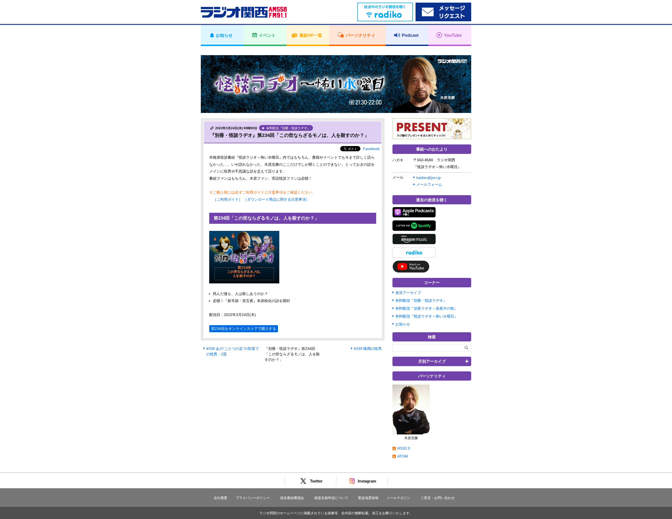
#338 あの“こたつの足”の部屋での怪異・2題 (232, 351)
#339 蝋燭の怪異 (368, 348)
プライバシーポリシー (253, 498)
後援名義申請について (331, 498)
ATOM (402, 456)
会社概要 (220, 498)
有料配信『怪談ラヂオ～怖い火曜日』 (426, 316)
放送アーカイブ (408, 292)
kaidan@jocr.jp (428, 177)
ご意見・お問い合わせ (438, 498)
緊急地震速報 (368, 498)
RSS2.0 (403, 448)
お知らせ (402, 324)
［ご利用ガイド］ (227, 199)
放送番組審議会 (292, 498)
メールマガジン (398, 498)
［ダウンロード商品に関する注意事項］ (276, 199)
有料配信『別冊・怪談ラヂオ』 (421, 300)
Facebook (371, 149)
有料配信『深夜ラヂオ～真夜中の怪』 (426, 308)
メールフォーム (429, 184)
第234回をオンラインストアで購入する (243, 328)
